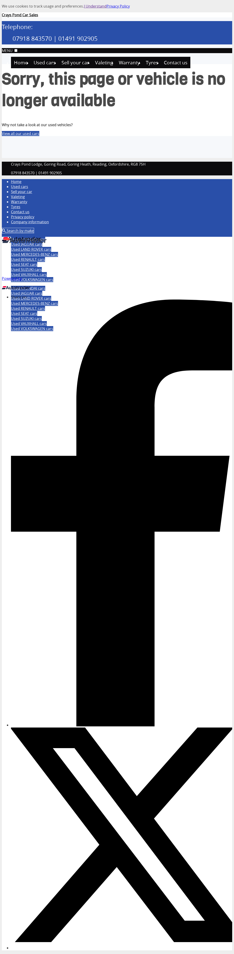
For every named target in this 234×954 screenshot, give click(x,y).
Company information (30, 221)
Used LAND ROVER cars (31, 298)
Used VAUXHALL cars (29, 274)
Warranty (19, 201)
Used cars (19, 186)
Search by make (20, 230)
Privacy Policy (118, 6)
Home (16, 181)
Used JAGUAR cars (26, 293)
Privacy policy (22, 216)
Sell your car (21, 191)
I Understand (95, 6)
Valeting (18, 196)
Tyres (15, 206)
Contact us (20, 211)
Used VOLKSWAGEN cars (32, 279)
